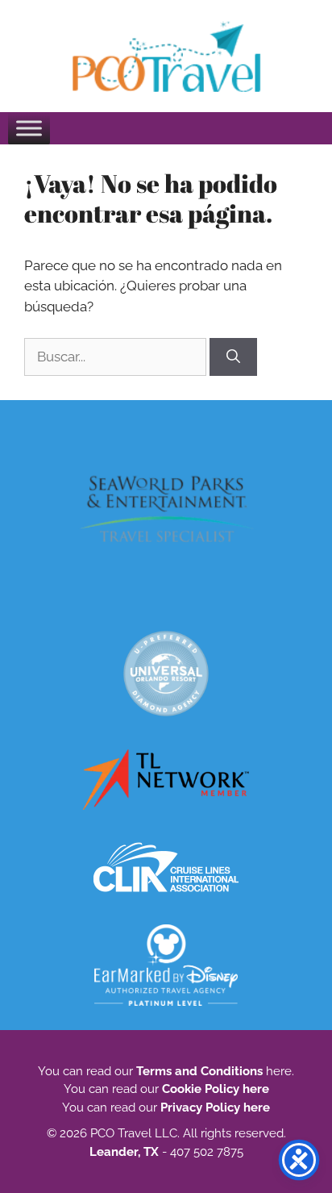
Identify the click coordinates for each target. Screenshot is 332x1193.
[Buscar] (233, 357)
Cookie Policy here (215, 1089)
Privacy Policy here (215, 1107)
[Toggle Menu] (29, 128)
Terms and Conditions (199, 1071)
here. (278, 1071)
